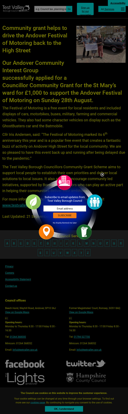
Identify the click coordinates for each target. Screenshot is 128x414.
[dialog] (64, 207)
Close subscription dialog (102, 175)
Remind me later (69, 223)
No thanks (57, 223)
